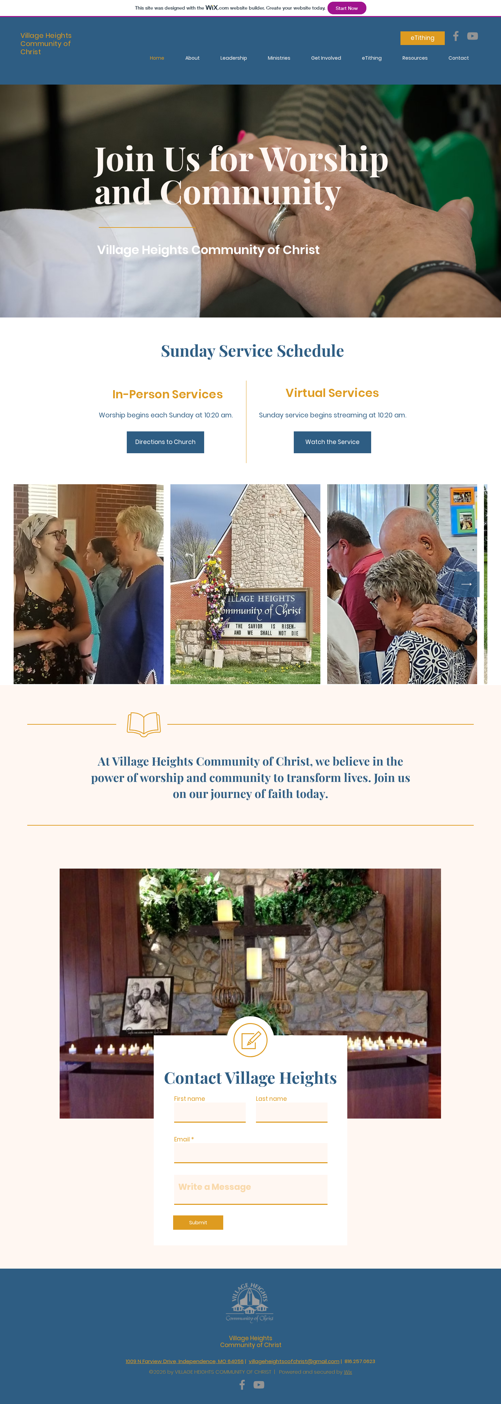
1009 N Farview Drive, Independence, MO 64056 (185, 1361)
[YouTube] (472, 36)
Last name (271, 1099)
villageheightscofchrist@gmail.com (294, 1361)
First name (189, 1099)
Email (182, 1139)
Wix (348, 1371)
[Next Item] (467, 584)
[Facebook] (455, 36)
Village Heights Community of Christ (251, 1341)
